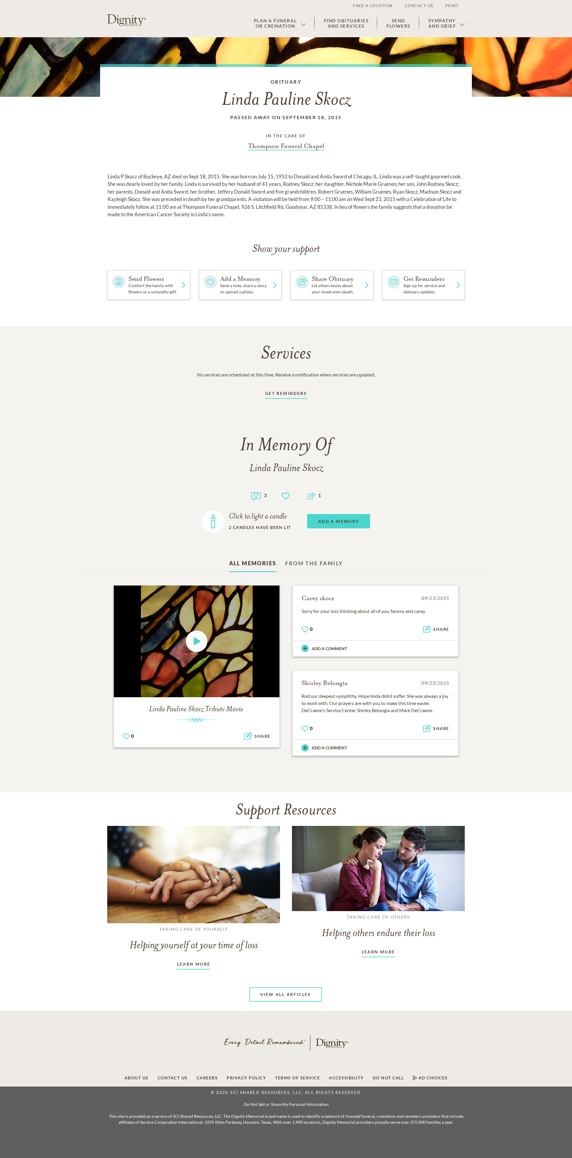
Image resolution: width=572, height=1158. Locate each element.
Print (452, 5)
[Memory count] (256, 495)
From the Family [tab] (314, 563)
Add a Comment (329, 648)
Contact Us (419, 5)
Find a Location (373, 5)
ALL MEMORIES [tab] (252, 563)
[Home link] (126, 20)
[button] (280, 23)
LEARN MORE (194, 963)
